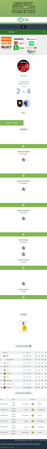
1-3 (33, 421)
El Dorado (8, 373)
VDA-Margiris (25, 404)
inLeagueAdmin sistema (7, 447)
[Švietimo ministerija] (23, 19)
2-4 (33, 409)
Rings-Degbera (10, 359)
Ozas (7, 370)
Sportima (23, 86)
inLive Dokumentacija (20, 440)
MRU (24, 113)
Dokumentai (42, 440)
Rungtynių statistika (11, 123)
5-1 (33, 404)
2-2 (33, 432)
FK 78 (7, 363)
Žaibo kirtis (9, 380)
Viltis (7, 366)
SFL (36, 440)
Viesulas (23, 76)
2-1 (33, 426)
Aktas (7, 377)
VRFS (31, 440)
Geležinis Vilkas (10, 384)
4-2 (33, 415)
